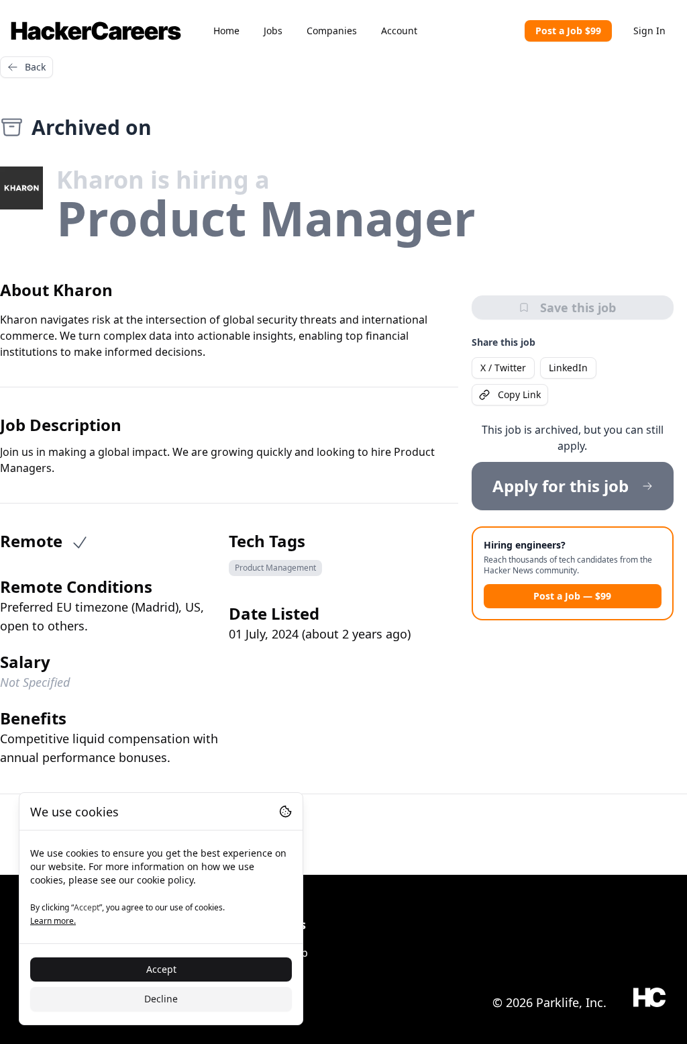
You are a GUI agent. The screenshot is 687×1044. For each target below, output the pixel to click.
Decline (161, 998)
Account (399, 30)
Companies (332, 30)
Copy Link (519, 394)
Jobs (273, 30)
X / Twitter (503, 367)
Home (226, 30)
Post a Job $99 (568, 30)
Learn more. (53, 921)
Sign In (649, 30)
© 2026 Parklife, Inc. (549, 1002)
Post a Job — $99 (572, 595)
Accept (161, 969)
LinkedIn (568, 367)
